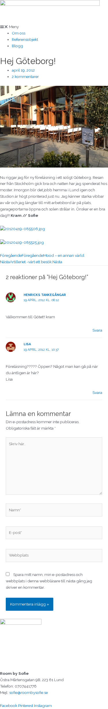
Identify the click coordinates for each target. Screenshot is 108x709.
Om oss (18, 33)
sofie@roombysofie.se (28, 692)
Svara (97, 330)
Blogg (17, 45)
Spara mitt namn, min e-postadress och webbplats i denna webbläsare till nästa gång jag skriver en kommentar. (49, 581)
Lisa (27, 344)
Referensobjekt (25, 39)
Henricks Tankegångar (45, 295)
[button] (54, 27)
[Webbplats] (54, 556)
